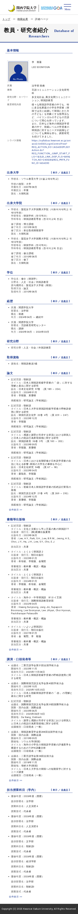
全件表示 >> (15, 509)
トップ (6, 19)
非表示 (64, 172)
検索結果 (22, 19)
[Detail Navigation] (67, 7)
